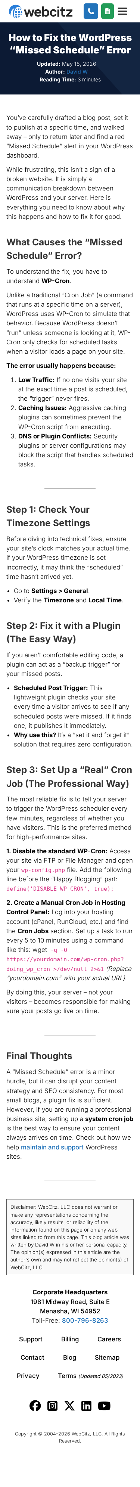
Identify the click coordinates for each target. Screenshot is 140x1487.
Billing (70, 1339)
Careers (109, 1339)
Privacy (28, 1375)
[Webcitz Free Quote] (107, 11)
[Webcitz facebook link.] (35, 1406)
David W (77, 71)
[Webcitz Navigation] (122, 11)
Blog (69, 1357)
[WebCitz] (41, 11)
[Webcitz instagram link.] (52, 1406)
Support (31, 1339)
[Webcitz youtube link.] (104, 1406)
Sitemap (107, 1357)
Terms (90, 1375)
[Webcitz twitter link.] (69, 1406)
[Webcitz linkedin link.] (86, 1406)
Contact (32, 1357)
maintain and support (52, 1147)
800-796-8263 (85, 1320)
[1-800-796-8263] (91, 11)
